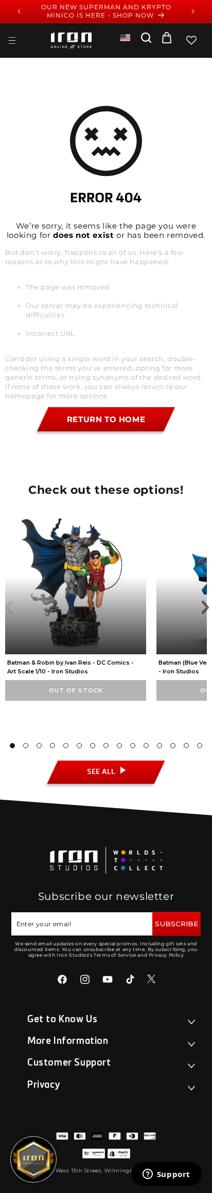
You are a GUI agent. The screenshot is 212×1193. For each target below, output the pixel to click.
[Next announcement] (193, 11)
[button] (12, 40)
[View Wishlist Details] (191, 40)
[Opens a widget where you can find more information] (166, 1175)
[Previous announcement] (19, 11)
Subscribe (176, 924)
